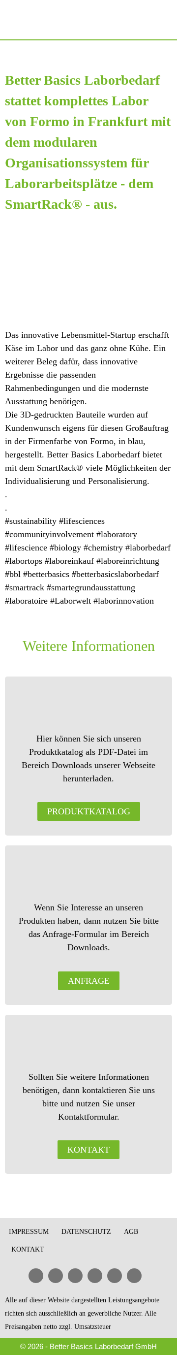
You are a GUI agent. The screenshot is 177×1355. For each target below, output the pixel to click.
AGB (131, 1231)
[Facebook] (55, 1275)
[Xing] (95, 1275)
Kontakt (27, 1249)
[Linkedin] (36, 1275)
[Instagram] (134, 1275)
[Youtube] (75, 1275)
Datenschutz (86, 1231)
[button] (163, 19)
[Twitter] (114, 1275)
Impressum (29, 1231)
